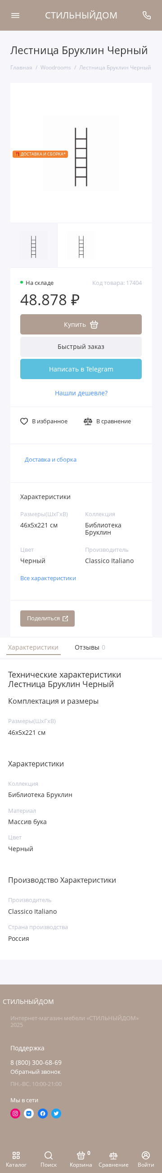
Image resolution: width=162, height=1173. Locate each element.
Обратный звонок (35, 1072)
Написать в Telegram (81, 369)
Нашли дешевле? (81, 393)
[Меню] (15, 15)
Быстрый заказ (81, 346)
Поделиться (43, 618)
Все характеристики (48, 578)
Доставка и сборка (50, 459)
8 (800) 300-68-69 (36, 1062)
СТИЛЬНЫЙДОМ (81, 15)
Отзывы (89, 647)
